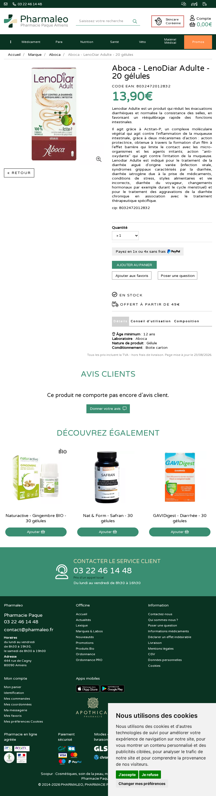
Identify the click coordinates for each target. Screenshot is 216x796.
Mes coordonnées (18, 704)
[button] (10, 42)
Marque (35, 54)
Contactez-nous (160, 614)
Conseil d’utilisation (151, 321)
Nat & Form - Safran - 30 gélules (108, 518)
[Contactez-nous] (8, 4)
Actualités (83, 620)
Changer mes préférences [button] (142, 783)
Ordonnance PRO (89, 660)
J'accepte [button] (127, 774)
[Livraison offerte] (207, 4)
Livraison (155, 643)
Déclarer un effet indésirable (169, 637)
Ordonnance (85, 654)
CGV (151, 654)
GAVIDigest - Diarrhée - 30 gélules (180, 518)
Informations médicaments (168, 631)
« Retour (19, 173)
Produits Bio (85, 648)
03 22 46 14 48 (102, 571)
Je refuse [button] (150, 774)
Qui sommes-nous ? (163, 620)
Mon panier (12, 687)
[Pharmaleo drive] (197, 4)
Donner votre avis (106, 408)
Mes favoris (13, 716)
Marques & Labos (89, 631)
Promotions (85, 643)
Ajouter (34, 532)
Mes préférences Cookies (23, 721)
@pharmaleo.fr (28, 630)
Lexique (82, 625)
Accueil (14, 54)
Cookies (154, 666)
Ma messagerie (15, 710)
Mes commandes (17, 698)
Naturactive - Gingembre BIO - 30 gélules (36, 518)
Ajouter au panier (134, 265)
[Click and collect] (186, 4)
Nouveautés (85, 637)
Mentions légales (161, 648)
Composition (186, 321)
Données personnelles (165, 660)
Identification (14, 693)
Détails (120, 321)
